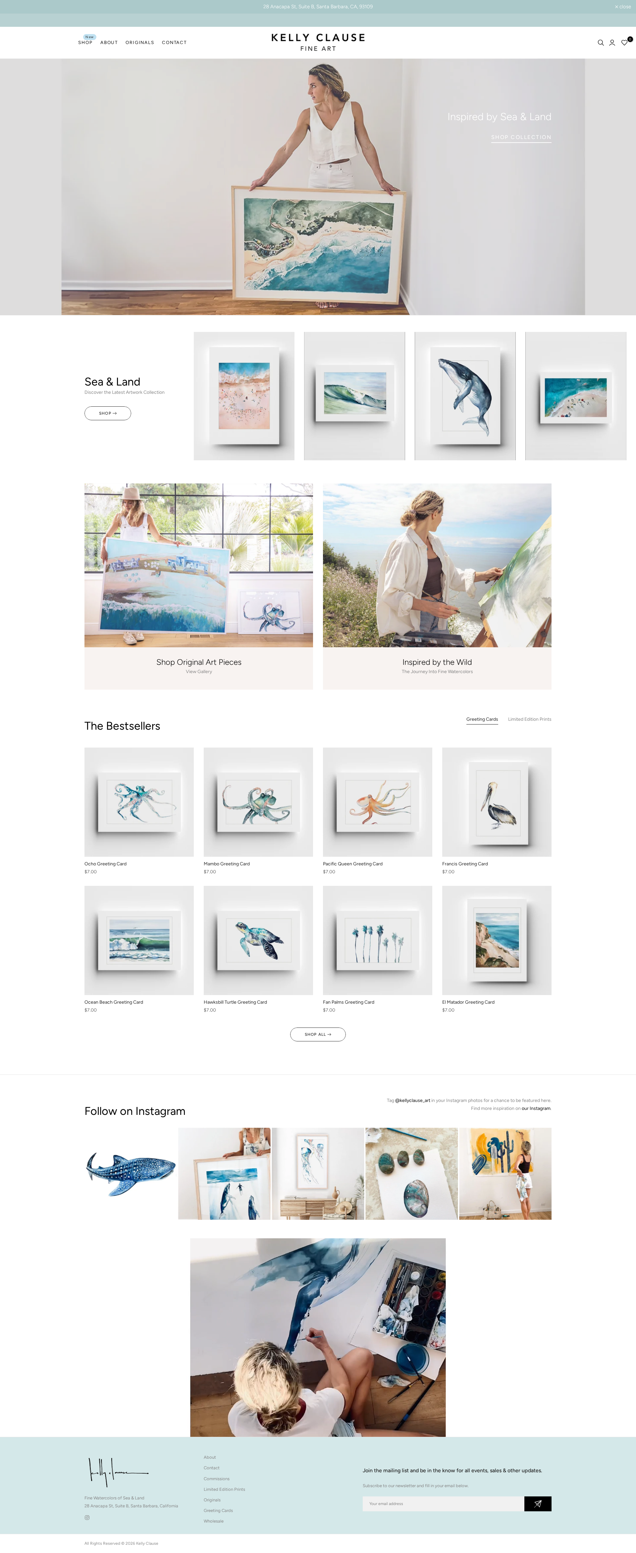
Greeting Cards (218, 1510)
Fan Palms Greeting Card (348, 1002)
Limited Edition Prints (224, 1489)
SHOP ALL (315, 1034)
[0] (624, 43)
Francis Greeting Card (465, 864)
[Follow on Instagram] (87, 1517)
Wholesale (214, 1521)
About (210, 1457)
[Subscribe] (538, 1503)
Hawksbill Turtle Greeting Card (235, 1002)
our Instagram (536, 1108)
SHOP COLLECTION (521, 137)
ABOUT (109, 42)
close (14, 6)
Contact (212, 1467)
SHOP (86, 42)
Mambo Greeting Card (227, 864)
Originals (212, 1499)
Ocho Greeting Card (105, 864)
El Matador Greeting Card (468, 1002)
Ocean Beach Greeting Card (113, 1002)
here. (546, 1100)
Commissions (217, 1478)
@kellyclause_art (412, 1100)
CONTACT (174, 42)
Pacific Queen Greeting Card (353, 864)
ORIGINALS (140, 42)
